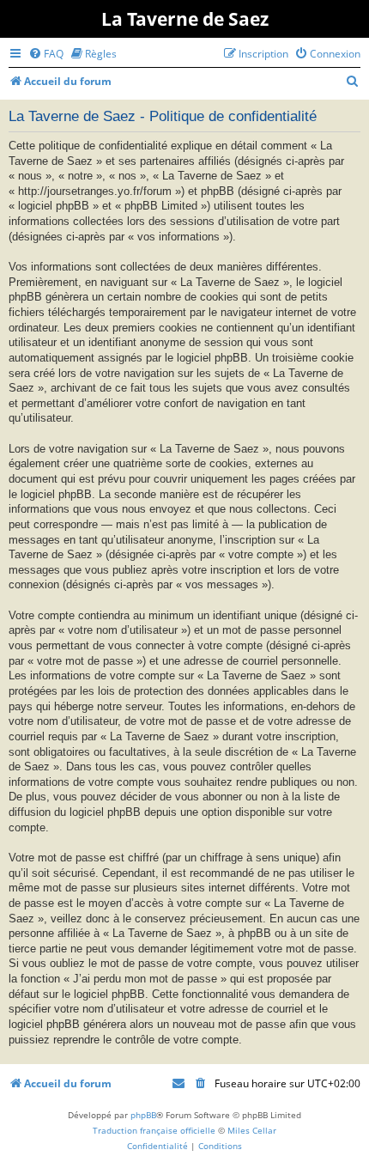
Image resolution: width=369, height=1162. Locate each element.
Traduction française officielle (154, 1130)
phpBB (143, 1115)
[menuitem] (46, 53)
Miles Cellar (251, 1130)
